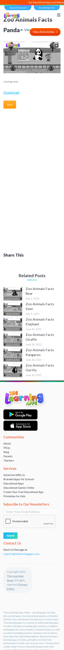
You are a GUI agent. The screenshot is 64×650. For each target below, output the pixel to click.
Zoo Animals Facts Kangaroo (40, 352)
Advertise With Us (14, 474)
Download (11, 92)
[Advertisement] (32, 144)
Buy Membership (47, 7)
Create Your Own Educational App (23, 491)
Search (50, 15)
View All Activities (43, 31)
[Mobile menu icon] (59, 15)
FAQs (6, 447)
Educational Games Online (18, 487)
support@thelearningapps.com (21, 553)
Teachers (8, 460)
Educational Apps (13, 483)
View (9, 104)
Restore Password (18, 7)
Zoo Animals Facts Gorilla (40, 367)
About (7, 443)
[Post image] (12, 294)
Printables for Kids (14, 496)
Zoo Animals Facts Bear (40, 291)
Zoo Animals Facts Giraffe (40, 336)
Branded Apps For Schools (18, 479)
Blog (6, 451)
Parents (7, 456)
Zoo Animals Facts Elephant (40, 321)
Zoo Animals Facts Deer (40, 306)
